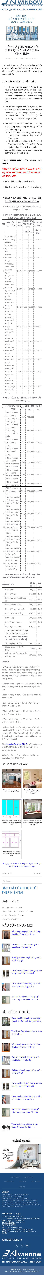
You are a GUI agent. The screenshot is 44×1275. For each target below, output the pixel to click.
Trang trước (7, 873)
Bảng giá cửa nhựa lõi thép (14, 863)
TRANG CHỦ (15, 1177)
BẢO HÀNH (35, 1182)
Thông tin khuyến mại (11, 919)
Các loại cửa (7, 1202)
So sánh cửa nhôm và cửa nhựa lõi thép (19, 1200)
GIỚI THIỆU (29, 1177)
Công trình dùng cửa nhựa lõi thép (17, 911)
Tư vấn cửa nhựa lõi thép (26, 58)
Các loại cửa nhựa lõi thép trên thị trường (21, 1204)
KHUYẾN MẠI (9, 1182)
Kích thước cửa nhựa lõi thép (15, 1198)
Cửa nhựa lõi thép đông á (13, 1206)
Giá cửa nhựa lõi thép (26, 866)
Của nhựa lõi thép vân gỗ (13, 1196)
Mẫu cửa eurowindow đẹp (26, 1202)
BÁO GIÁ (23, 1182)
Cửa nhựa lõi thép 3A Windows (15, 1194)
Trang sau (37, 873)
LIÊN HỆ (22, 1186)
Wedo (19, 1216)
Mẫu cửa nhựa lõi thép (12, 907)
